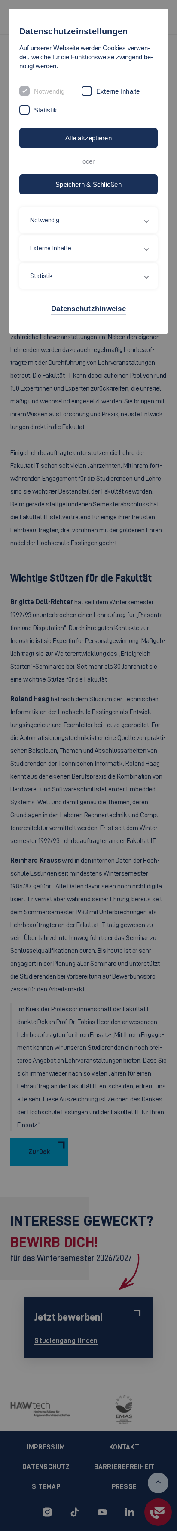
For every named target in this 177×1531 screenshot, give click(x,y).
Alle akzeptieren (88, 138)
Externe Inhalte (118, 91)
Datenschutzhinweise (88, 309)
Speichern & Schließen (88, 184)
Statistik (45, 110)
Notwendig (49, 91)
